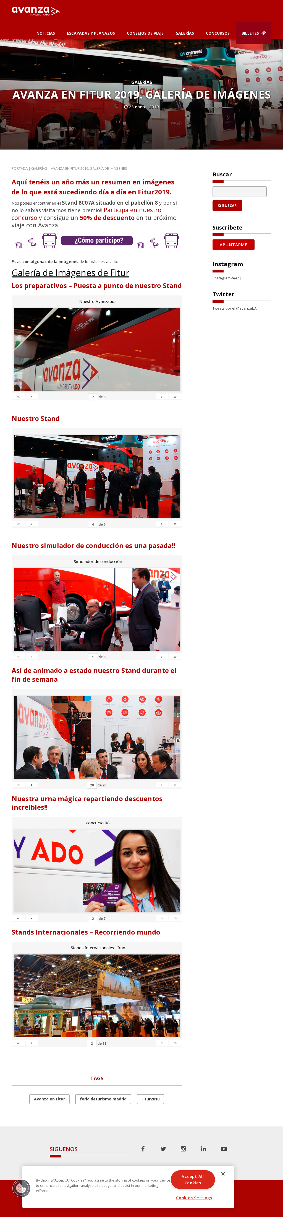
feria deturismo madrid (103, 1099)
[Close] (223, 1173)
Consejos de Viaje (145, 33)
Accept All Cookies (193, 1179)
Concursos (218, 33)
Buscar (229, 205)
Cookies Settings (194, 1197)
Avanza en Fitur (49, 1099)
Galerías (184, 33)
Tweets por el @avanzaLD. (235, 308)
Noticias (45, 33)
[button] (21, 1188)
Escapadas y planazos (91, 33)
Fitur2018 (150, 1099)
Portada (20, 168)
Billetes (251, 33)
